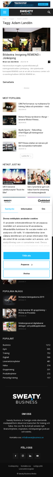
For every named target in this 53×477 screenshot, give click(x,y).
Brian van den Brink (11, 62)
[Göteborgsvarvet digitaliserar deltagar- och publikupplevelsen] (9, 326)
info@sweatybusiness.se (33, 437)
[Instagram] (23, 456)
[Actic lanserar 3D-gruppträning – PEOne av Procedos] (9, 313)
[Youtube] (37, 456)
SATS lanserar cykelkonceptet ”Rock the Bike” (13, 190)
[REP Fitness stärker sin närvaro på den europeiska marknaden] (9, 146)
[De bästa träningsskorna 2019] (9, 300)
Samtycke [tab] (9, 209)
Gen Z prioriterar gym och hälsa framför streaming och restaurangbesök (38, 190)
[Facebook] (15, 456)
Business (7, 50)
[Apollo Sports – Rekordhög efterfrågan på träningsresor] (9, 133)
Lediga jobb (38, 466)
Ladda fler (25, 156)
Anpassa (25, 264)
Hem (4, 19)
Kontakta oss (26, 466)
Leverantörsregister (26, 469)
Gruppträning (8, 183)
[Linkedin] (30, 456)
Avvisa (26, 273)
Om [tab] (43, 209)
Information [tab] (26, 209)
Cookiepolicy (13, 466)
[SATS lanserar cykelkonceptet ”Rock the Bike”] (14, 176)
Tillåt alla (26, 255)
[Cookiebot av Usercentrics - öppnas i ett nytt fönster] (38, 201)
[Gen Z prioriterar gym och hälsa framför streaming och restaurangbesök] (39, 176)
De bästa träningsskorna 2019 (31, 297)
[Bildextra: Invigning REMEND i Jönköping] (26, 39)
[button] (4, 12)
